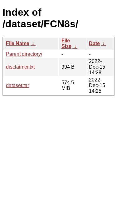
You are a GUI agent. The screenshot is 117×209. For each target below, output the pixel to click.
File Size (66, 43)
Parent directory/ (24, 54)
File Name (17, 43)
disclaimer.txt (20, 67)
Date (94, 43)
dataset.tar (17, 85)
